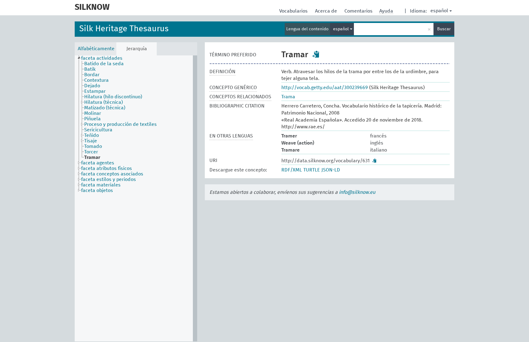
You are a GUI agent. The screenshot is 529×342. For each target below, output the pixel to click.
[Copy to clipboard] (316, 54)
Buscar (444, 29)
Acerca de (326, 11)
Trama (288, 96)
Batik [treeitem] (90, 69)
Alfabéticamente (96, 48)
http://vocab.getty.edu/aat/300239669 (324, 87)
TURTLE (311, 169)
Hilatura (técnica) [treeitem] (103, 102)
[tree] (136, 198)
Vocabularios (294, 11)
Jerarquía (136, 48)
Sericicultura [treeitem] (98, 129)
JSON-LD (330, 169)
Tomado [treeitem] (93, 146)
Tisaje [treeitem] (90, 140)
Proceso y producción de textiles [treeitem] (120, 124)
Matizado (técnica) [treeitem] (104, 107)
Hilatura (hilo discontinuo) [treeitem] (113, 96)
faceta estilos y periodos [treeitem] (108, 179)
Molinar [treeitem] (92, 113)
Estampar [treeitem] (95, 91)
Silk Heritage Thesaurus (124, 29)
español (439, 10)
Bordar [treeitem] (91, 74)
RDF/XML (291, 169)
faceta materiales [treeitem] (101, 184)
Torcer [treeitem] (91, 151)
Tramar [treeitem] (92, 157)
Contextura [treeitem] (96, 80)
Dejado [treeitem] (92, 85)
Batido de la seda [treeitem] (104, 63)
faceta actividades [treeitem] (101, 58)
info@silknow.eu (357, 192)
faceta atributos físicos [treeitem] (106, 168)
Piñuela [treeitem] (92, 118)
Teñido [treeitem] (91, 135)
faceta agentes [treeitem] (97, 162)
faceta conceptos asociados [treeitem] (112, 173)
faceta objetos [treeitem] (97, 190)
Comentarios (359, 11)
